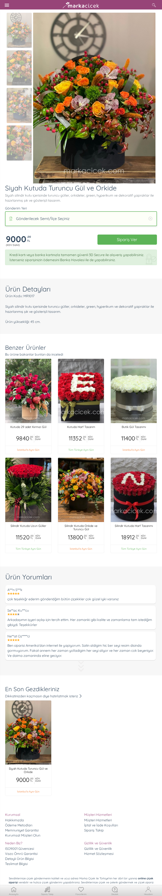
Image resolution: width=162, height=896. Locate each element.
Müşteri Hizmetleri (98, 820)
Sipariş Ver (127, 239)
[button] (38, 98)
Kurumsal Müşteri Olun (22, 835)
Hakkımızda (14, 820)
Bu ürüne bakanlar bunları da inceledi (34, 354)
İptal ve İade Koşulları (101, 825)
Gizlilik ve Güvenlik (98, 848)
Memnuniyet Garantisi (22, 830)
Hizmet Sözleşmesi (98, 853)
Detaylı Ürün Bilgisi (19, 859)
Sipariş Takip (94, 830)
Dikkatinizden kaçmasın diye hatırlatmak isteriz (42, 696)
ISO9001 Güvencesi (19, 848)
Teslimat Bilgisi (16, 864)
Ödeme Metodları (18, 825)
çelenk (114, 882)
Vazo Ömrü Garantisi (21, 853)
